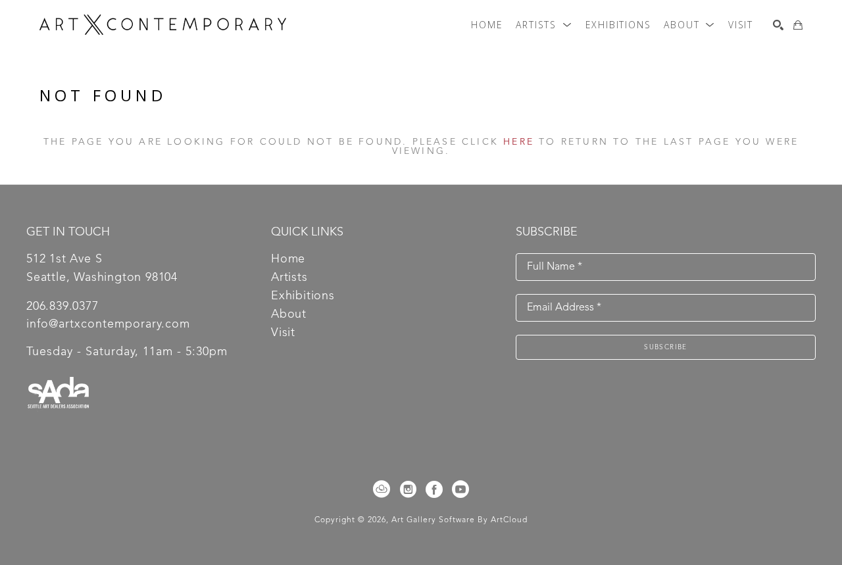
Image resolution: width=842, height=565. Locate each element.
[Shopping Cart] (798, 25)
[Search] (778, 25)
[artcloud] (381, 489)
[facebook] (434, 489)
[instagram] (407, 489)
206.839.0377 (62, 306)
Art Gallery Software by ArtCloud (459, 520)
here (518, 142)
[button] (544, 25)
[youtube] (460, 489)
